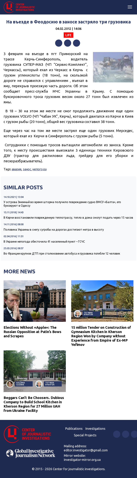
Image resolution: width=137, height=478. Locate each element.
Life (68, 35)
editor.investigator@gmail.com (86, 450)
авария (16, 169)
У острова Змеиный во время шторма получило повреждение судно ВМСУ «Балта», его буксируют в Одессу (62, 203)
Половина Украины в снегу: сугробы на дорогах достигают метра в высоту (54, 229)
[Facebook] (58, 43)
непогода (39, 169)
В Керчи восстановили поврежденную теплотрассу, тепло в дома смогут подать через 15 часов (68, 217)
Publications (73, 428)
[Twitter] (67, 43)
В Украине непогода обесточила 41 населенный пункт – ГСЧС (44, 241)
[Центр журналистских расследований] (20, 7)
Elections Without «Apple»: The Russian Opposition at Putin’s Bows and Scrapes (32, 331)
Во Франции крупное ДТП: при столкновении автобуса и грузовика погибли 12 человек (62, 253)
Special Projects (85, 435)
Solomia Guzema (20, 384)
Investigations (95, 428)
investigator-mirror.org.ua (82, 459)
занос (27, 169)
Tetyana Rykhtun (88, 314)
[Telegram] (76, 43)
